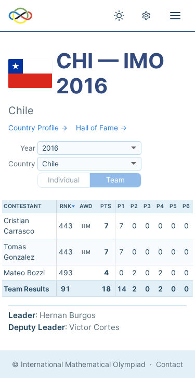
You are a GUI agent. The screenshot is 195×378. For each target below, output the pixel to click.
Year (27, 148)
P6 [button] (186, 206)
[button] (65, 206)
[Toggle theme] (119, 15)
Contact (169, 364)
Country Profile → (38, 128)
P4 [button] (160, 206)
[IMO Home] (20, 15)
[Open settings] (146, 15)
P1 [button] (121, 206)
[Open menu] (175, 15)
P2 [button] (134, 206)
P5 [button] (173, 206)
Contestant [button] (23, 206)
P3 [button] (147, 206)
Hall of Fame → (101, 128)
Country (21, 164)
